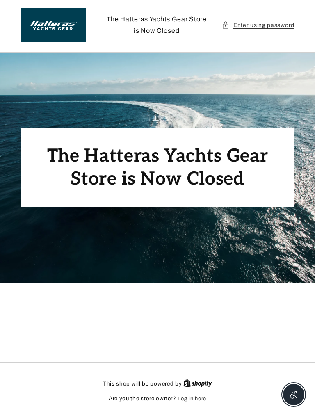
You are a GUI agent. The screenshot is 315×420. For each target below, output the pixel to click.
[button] (258, 25)
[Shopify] (197, 384)
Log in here (192, 399)
